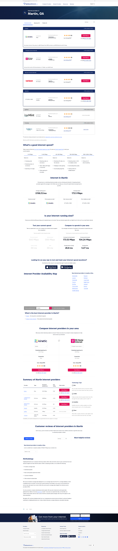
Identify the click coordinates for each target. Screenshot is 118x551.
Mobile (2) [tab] (44, 23)
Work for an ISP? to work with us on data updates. (35, 140)
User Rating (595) (67, 60)
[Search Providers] (35, 533)
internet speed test (59, 149)
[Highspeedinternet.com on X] (81, 537)
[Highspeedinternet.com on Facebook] (79, 537)
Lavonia (74, 278)
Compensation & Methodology (48, 547)
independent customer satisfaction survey (53, 137)
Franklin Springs (75, 290)
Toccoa (74, 282)
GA (27, 509)
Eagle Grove (86, 282)
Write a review (29, 438)
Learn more (85, 129)
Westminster (75, 288)
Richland (85, 278)
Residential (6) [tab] (28, 23)
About (79, 528)
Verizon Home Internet (31, 319)
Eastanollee (74, 275)
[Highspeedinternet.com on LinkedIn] (87, 537)
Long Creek (86, 280)
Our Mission (80, 530)
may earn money (26, 0)
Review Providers (57, 4)
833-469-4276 (87, 60)
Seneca (85, 286)
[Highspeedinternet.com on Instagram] (83, 537)
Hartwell (85, 284)
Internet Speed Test (63, 528)
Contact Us (80, 532)
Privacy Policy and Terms (58, 547)
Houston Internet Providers (45, 532)
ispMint (25, 411)
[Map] (47, 292)
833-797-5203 (87, 38)
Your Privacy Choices (67, 547)
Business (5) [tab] (37, 23)
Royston (86, 275)
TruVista (25, 415)
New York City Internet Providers (46, 534)
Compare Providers (46, 4)
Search (92, 3)
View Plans (84, 35)
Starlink (25, 408)
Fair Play (74, 284)
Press (79, 534)
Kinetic (63, 308)
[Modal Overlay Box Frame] (59, 517)
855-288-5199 (87, 101)
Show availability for (30, 308)
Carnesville (74, 280)
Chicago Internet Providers (45, 530)
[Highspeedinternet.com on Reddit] (85, 537)
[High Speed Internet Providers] (30, 4)
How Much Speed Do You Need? (65, 530)
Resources (65, 4)
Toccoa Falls (75, 286)
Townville (86, 288)
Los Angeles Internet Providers (46, 528)
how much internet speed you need (42, 149)
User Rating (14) (67, 116)
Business (72, 4)
